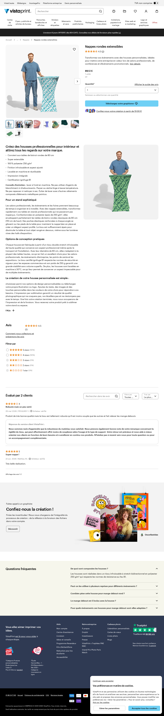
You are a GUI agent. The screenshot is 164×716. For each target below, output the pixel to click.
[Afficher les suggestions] (155, 90)
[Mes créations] (124, 11)
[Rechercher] (100, 11)
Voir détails (135, 64)
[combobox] (67, 11)
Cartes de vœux (114, 632)
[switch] (149, 3)
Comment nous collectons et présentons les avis (20, 335)
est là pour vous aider (25, 636)
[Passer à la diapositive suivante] (77, 81)
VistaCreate (9, 3)
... (17, 40)
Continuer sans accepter (103, 681)
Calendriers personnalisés (118, 628)
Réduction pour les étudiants (65, 652)
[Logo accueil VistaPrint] (17, 11)
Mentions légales (57, 695)
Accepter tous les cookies (144, 708)
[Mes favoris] (135, 11)
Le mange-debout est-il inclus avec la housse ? (93, 600)
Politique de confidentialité (34, 695)
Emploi (85, 632)
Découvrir (13, 529)
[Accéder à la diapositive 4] (38, 124)
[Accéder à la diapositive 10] (19, 133)
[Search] (116, 396)
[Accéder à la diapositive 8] (75, 124)
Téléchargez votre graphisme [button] (120, 103)
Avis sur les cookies (101, 702)
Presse (85, 640)
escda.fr (20, 670)
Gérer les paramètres (109, 708)
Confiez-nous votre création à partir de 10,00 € (119, 111)
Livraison (60, 636)
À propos (86, 628)
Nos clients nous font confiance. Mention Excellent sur (144, 644)
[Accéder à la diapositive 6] (56, 124)
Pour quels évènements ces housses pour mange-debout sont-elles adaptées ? (109, 608)
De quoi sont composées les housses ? (89, 568)
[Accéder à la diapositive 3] (28, 124)
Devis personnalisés (73, 3)
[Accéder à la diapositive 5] (47, 124)
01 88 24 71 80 (11, 695)
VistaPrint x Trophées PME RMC (93, 644)
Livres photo (112, 636)
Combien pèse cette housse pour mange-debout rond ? (98, 593)
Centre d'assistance (65, 632)
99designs (21, 3)
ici (120, 33)
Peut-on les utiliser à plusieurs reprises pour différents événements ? (104, 586)
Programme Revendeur (66, 643)
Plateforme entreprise (52, 3)
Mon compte (62, 628)
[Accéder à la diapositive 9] (10, 133)
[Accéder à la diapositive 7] (65, 124)
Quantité (90, 84)
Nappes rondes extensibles (45, 40)
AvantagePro (34, 3)
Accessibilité (62, 657)
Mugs (109, 640)
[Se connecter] (146, 11)
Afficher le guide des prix (146, 84)
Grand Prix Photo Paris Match (91, 651)
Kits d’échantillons (64, 647)
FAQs (8, 310)
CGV (47, 695)
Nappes (26, 40)
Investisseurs (87, 636)
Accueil (9, 40)
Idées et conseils (64, 640)
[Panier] (157, 11)
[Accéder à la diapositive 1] (10, 124)
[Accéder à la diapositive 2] (19, 124)
